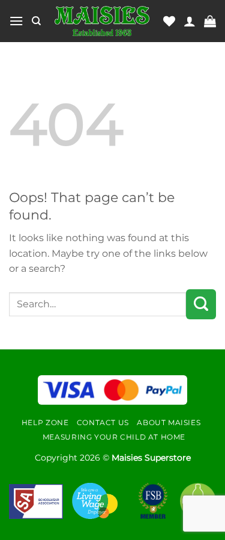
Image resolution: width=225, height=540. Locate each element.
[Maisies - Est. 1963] (102, 21)
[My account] (190, 21)
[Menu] (16, 20)
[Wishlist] (169, 21)
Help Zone (45, 422)
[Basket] (210, 21)
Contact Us (103, 422)
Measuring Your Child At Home (114, 436)
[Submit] (201, 304)
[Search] (36, 21)
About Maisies (168, 422)
